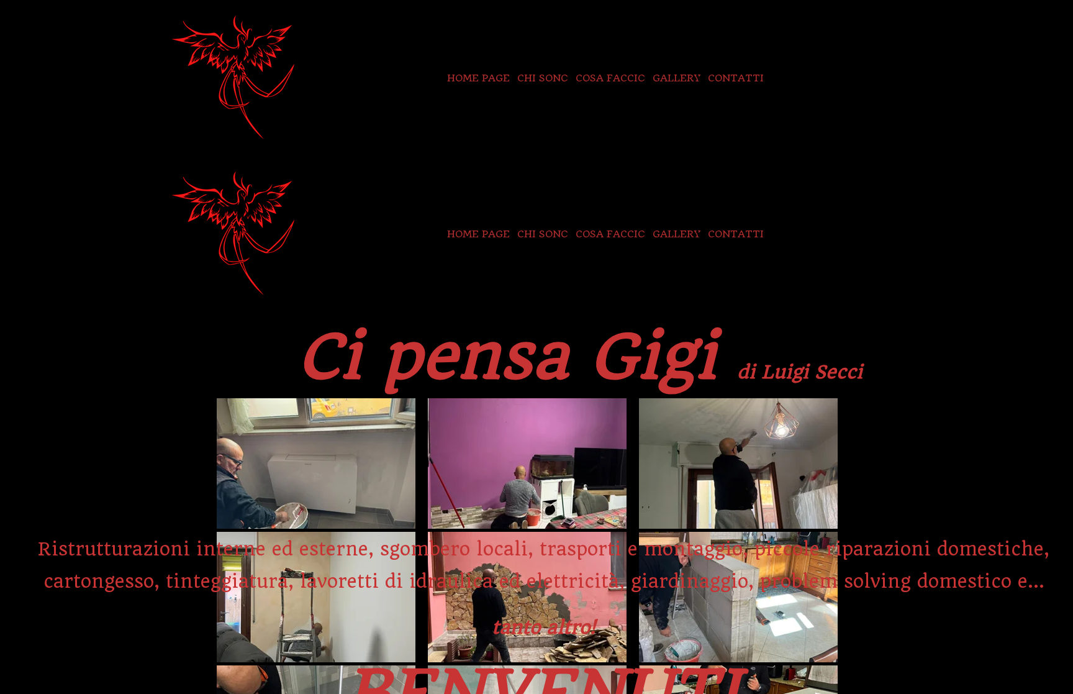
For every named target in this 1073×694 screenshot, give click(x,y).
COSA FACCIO (610, 78)
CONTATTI (736, 78)
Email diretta (862, 77)
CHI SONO (542, 78)
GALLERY (676, 78)
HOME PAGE (478, 78)
